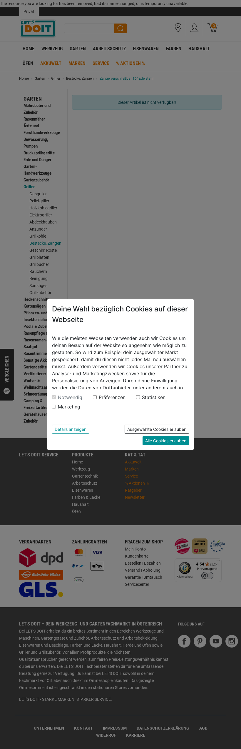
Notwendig (70, 397)
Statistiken (153, 397)
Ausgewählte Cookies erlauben (156, 429)
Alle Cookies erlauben (165, 440)
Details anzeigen (70, 429)
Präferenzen (112, 397)
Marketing (69, 407)
